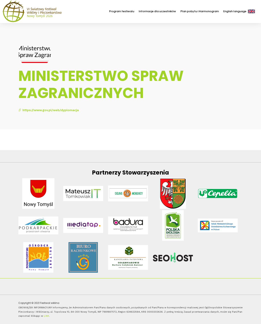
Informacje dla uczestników (157, 11)
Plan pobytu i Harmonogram (199, 11)
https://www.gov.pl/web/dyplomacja (50, 110)
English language (234, 11)
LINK (46, 315)
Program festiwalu (121, 11)
